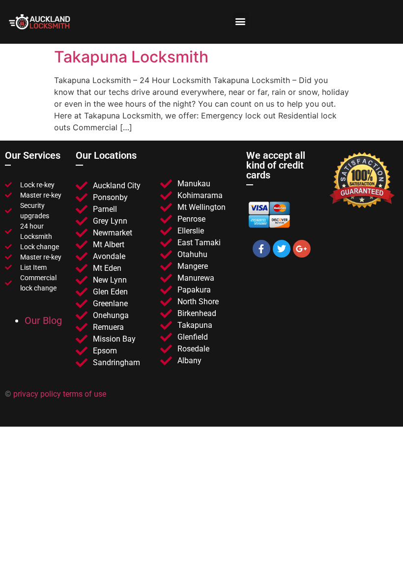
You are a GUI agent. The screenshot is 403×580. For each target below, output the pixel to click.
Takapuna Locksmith (131, 56)
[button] (240, 21)
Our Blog (43, 320)
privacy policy (38, 394)
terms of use (84, 394)
